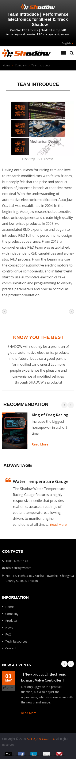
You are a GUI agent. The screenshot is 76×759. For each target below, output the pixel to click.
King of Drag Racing (50, 414)
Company (21, 65)
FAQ (8, 634)
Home (6, 65)
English (66, 43)
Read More (40, 444)
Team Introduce (40, 65)
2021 (10, 688)
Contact (10, 648)
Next (71, 405)
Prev (64, 405)
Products (11, 621)
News (9, 628)
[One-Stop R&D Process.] (38, 129)
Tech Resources (16, 641)
